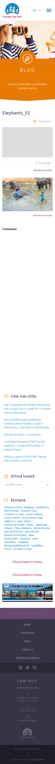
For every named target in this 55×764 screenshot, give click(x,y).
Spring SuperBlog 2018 (16, 545)
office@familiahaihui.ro (27, 720)
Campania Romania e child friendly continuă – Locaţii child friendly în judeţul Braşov (24, 445)
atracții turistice (13, 507)
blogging (28, 507)
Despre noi (27, 633)
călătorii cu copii (13, 521)
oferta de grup (42, 528)
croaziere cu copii (14, 514)
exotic (30, 524)
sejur (35, 538)
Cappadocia (42, 507)
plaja (31, 535)
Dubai (27, 521)
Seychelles (9, 542)
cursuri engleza (34, 514)
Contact (27, 649)
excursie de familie (14, 524)
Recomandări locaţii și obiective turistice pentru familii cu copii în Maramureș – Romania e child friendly (27, 423)
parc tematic (32, 531)
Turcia (7, 548)
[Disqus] (27, 272)
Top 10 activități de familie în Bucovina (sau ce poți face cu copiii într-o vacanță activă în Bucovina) (27, 408)
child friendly (11, 510)
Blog (27, 641)
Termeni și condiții (27, 658)
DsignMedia (38, 759)
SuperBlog (37, 545)
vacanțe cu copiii (22, 548)
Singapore (23, 542)
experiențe (41, 524)
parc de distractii (13, 531)
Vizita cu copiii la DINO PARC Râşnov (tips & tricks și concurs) (25, 458)
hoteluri (8, 528)
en (39, 10)
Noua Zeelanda (23, 528)
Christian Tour (29, 510)
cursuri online (11, 517)
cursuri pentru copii (32, 517)
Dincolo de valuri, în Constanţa (22, 434)
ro (34, 10)
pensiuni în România (15, 535)
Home (27, 624)
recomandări (11, 538)
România (25, 538)
